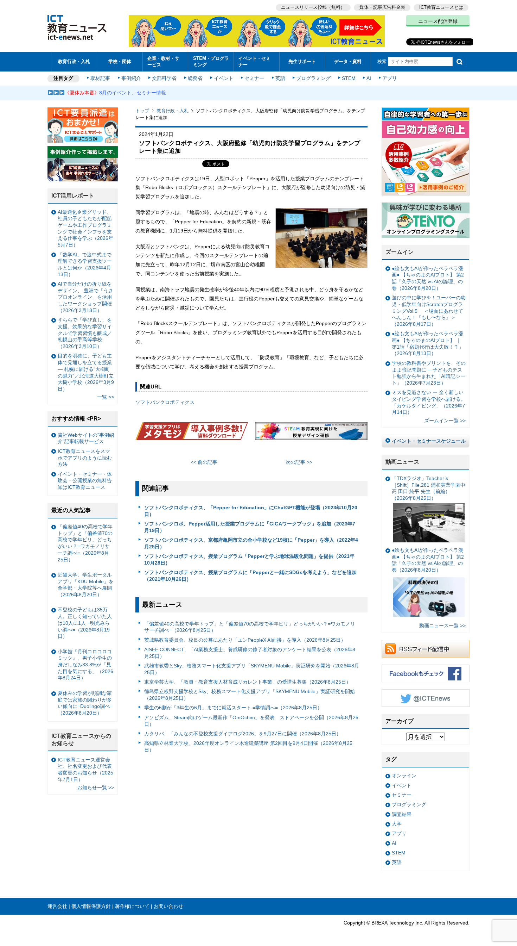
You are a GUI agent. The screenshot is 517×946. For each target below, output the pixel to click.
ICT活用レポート (72, 196)
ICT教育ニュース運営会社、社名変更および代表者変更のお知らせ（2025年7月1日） (85, 769)
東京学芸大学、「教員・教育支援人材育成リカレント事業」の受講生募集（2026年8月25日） (247, 682)
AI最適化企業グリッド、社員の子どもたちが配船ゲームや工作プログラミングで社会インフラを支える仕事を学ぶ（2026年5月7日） (85, 228)
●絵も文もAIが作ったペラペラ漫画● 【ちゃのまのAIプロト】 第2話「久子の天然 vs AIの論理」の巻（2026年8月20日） (428, 278)
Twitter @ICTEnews (426, 698)
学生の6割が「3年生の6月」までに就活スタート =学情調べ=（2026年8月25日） (233, 707)
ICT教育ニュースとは (441, 7)
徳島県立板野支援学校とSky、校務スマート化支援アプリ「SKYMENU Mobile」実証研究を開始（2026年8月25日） (249, 695)
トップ (142, 110)
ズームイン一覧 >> (445, 420)
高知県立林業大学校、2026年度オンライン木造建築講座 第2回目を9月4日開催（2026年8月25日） (248, 746)
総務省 (195, 78)
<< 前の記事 (204, 462)
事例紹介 (131, 78)
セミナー (254, 78)
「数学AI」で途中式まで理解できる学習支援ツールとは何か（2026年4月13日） (85, 264)
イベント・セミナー (254, 61)
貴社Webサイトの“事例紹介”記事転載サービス (86, 438)
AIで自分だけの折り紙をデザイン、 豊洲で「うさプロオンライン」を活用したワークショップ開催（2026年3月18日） (85, 297)
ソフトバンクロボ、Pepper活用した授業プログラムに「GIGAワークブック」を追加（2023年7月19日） (249, 527)
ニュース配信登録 (438, 21)
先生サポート (302, 61)
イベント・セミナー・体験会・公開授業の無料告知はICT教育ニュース (85, 480)
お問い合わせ (168, 906)
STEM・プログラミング (211, 61)
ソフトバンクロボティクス (164, 402)
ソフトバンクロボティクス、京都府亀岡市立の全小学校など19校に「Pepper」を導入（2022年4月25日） (251, 543)
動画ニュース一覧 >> (442, 625)
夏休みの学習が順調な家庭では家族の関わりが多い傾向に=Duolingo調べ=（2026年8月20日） (85, 703)
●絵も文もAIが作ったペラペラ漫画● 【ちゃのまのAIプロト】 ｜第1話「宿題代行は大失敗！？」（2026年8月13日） (428, 343)
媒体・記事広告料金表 (382, 7)
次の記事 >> (299, 462)
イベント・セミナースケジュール (429, 441)
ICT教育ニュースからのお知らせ (81, 739)
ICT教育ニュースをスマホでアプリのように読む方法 (85, 457)
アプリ (389, 78)
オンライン (404, 775)
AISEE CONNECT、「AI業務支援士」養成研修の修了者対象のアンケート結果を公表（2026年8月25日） (249, 653)
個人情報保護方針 (91, 906)
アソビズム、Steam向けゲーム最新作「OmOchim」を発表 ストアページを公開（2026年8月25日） (251, 721)
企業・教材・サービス (163, 61)
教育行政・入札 (74, 61)
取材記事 (100, 78)
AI (368, 78)
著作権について (132, 906)
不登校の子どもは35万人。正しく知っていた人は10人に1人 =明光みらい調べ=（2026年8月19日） (85, 623)
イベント (224, 78)
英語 (280, 78)
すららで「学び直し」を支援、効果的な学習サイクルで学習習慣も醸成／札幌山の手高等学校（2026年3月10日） (85, 333)
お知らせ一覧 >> (95, 787)
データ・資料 (348, 61)
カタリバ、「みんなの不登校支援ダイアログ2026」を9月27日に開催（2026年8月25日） (242, 733)
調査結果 (401, 814)
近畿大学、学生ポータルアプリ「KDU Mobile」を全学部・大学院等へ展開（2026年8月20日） (86, 584)
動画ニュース (402, 462)
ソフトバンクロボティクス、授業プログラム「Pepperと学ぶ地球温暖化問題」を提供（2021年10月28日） (249, 559)
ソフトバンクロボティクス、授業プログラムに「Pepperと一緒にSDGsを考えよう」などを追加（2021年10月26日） (250, 576)
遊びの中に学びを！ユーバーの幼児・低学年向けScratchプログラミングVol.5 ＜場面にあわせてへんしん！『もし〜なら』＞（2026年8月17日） (429, 311)
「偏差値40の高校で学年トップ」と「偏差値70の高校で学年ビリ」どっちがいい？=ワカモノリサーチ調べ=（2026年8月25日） (249, 627)
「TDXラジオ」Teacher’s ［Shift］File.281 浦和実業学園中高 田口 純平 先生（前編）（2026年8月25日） (428, 488)
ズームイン (399, 252)
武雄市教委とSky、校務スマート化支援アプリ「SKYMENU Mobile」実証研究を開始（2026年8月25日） (251, 669)
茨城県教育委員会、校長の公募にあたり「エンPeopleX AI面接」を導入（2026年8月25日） (245, 640)
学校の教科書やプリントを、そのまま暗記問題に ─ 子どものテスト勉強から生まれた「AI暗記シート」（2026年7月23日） (429, 373)
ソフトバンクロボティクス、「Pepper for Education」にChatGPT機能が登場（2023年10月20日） (250, 511)
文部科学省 (164, 78)
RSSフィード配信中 (426, 649)
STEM (349, 78)
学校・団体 (119, 61)
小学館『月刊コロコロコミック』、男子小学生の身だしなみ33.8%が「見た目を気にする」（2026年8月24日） (85, 665)
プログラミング (313, 78)
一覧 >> (105, 397)
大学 (397, 824)
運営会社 (57, 906)
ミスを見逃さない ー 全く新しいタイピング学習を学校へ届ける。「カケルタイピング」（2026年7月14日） (429, 402)
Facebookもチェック (426, 673)
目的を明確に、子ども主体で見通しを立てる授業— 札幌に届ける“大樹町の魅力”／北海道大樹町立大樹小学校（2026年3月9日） (86, 372)
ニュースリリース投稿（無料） (313, 7)
